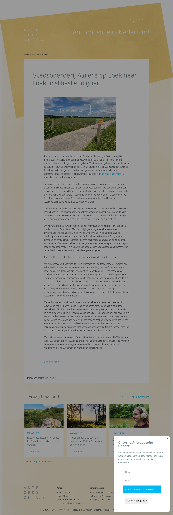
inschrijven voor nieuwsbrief (141, 489)
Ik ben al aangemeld (137, 501)
